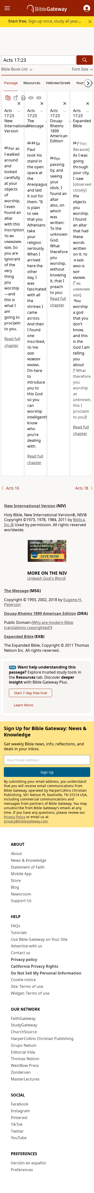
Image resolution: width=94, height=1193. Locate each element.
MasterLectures (25, 1079)
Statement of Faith (28, 867)
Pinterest (19, 1117)
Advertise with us (26, 946)
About (16, 853)
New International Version (29, 505)
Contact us (20, 952)
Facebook (19, 1104)
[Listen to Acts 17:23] (39, 98)
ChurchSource (24, 1031)
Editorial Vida (23, 1052)
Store (16, 880)
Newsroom (21, 894)
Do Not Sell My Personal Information (46, 973)
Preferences (22, 1169)
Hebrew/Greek (58, 82)
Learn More (23, 704)
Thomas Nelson (25, 1058)
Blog (15, 887)
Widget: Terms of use (30, 993)
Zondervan (21, 1072)
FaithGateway (23, 1018)
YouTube (19, 1137)
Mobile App (21, 873)
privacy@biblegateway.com (26, 821)
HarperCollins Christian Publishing (42, 1038)
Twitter (17, 1131)
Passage (11, 82)
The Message (16, 590)
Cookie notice (23, 979)
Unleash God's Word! (46, 578)
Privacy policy (24, 959)
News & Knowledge (28, 860)
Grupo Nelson (23, 1045)
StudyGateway (24, 1025)
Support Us (21, 900)
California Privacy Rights (34, 966)
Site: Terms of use (27, 986)
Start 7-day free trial (30, 692)
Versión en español (28, 1163)
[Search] (84, 60)
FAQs (15, 925)
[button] (86, 8)
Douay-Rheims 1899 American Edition (40, 613)
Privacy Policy (14, 816)
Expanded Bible (19, 636)
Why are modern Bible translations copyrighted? (38, 625)
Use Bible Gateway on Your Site (39, 939)
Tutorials (19, 932)
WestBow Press (25, 1065)
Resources (31, 82)
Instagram (20, 1110)
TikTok (17, 1124)
